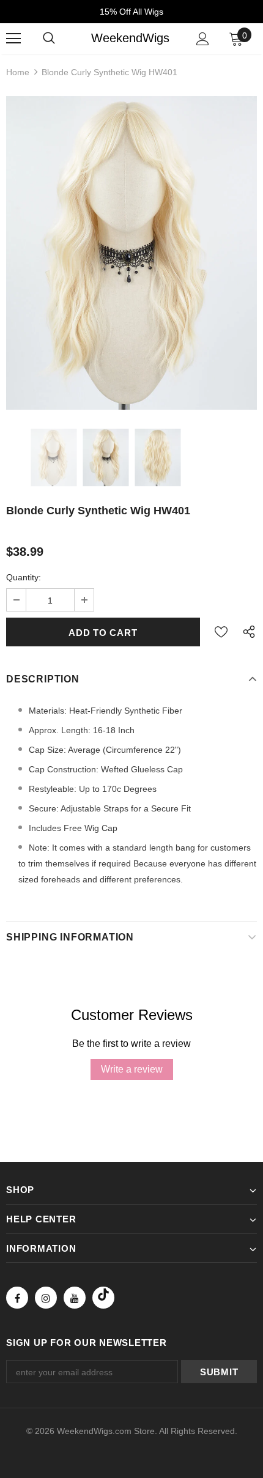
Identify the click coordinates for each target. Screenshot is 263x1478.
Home (17, 72)
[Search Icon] (49, 38)
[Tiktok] (103, 1298)
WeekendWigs (130, 38)
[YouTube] (75, 1298)
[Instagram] (46, 1298)
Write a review (132, 1069)
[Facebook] (17, 1298)
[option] (131, 253)
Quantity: (23, 577)
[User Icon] (202, 38)
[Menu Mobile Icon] (13, 38)
